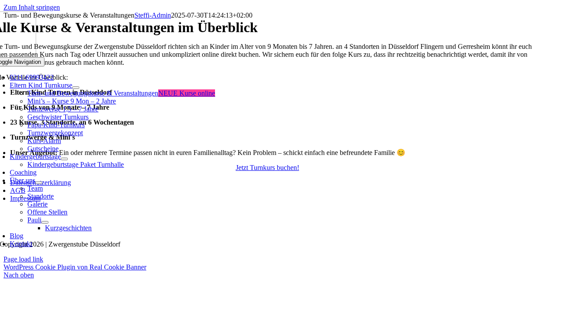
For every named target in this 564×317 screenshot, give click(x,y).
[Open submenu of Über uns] (38, 182)
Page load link (23, 259)
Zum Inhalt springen (32, 7)
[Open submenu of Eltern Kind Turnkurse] (75, 87)
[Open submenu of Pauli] (44, 222)
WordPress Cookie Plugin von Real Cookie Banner (75, 267)
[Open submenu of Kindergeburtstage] (64, 159)
